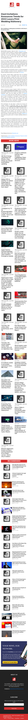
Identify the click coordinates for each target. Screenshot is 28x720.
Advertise (17, 718)
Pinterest (22, 72)
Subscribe (14, 708)
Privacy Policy (11, 718)
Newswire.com (22, 51)
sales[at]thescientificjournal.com (17, 688)
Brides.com (24, 113)
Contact (22, 718)
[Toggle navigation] (17, 4)
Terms (5, 718)
